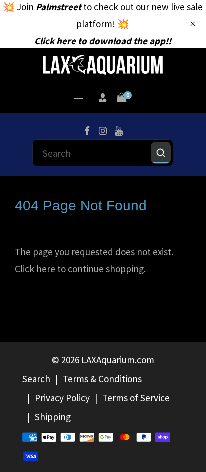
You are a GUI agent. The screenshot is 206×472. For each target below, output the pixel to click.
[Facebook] (87, 131)
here (46, 269)
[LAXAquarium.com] (103, 64)
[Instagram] (103, 131)
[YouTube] (119, 131)
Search (36, 379)
